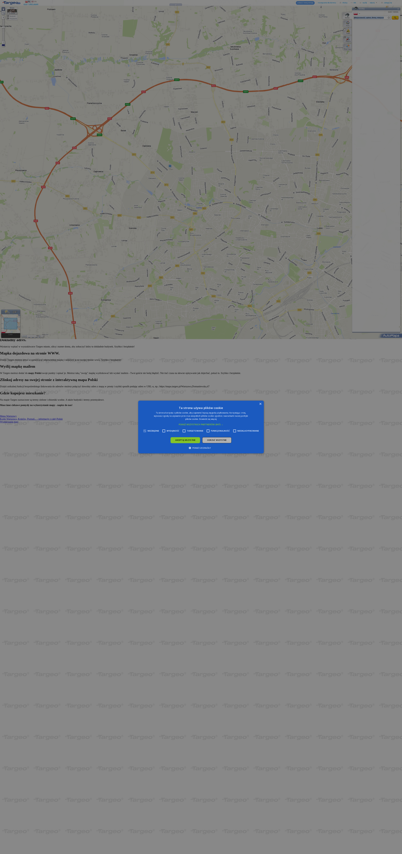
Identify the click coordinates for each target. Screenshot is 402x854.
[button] (201, 424)
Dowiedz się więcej (208, 419)
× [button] (260, 404)
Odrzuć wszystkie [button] (216, 440)
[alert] (201, 427)
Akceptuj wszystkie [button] (185, 440)
